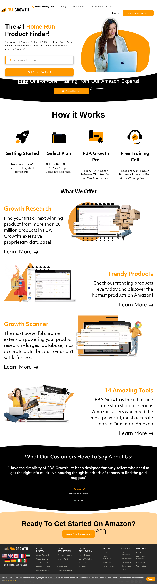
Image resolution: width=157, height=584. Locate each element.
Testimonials (77, 7)
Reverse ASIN (62, 559)
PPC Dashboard (125, 554)
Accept (151, 579)
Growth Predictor (42, 571)
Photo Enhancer (85, 563)
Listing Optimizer (85, 559)
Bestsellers (107, 562)
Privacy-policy (10, 580)
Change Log (126, 566)
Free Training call (142, 553)
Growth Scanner (42, 559)
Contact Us (140, 562)
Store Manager (108, 566)
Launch (60, 563)
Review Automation (64, 571)
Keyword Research (64, 555)
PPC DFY (124, 570)
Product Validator (43, 567)
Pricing (62, 7)
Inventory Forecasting (107, 557)
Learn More (18, 252)
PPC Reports (126, 562)
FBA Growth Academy (100, 7)
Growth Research (42, 555)
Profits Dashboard (110, 553)
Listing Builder (84, 555)
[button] (75, 500)
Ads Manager (126, 558)
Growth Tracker (63, 567)
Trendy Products (42, 563)
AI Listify (82, 567)
